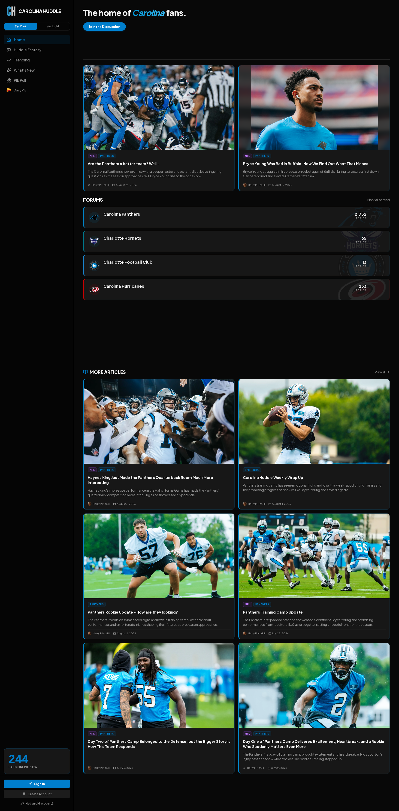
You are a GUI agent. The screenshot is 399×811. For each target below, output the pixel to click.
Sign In (39, 784)
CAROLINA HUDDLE (39, 11)
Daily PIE (20, 90)
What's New (24, 70)
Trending (22, 59)
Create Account (40, 794)
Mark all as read (378, 200)
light (55, 26)
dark (23, 26)
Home (19, 39)
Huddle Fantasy (27, 49)
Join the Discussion (104, 26)
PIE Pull (20, 80)
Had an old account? (39, 803)
